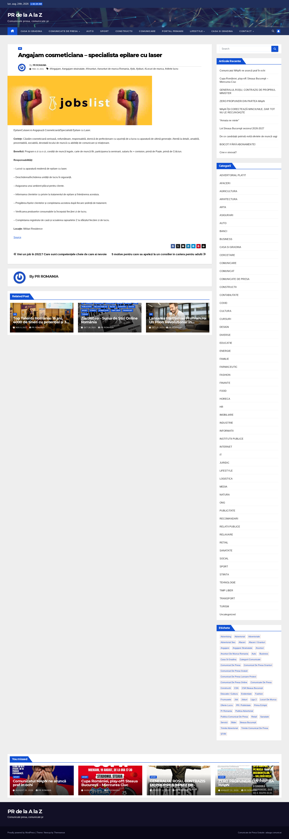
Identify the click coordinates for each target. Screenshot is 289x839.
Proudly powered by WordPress (22, 832)
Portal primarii (172, 31)
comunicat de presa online (234, 682)
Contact (245, 31)
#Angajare (55, 68)
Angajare (225, 648)
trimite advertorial (229, 728)
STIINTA (93, 310)
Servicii (224, 722)
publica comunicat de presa (234, 716)
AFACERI (225, 183)
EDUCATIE (226, 343)
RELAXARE (226, 534)
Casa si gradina (228, 659)
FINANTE (225, 383)
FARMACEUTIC (229, 367)
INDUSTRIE (226, 423)
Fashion (259, 694)
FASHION (225, 375)
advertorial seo (228, 642)
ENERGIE (225, 351)
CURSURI (225, 319)
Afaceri (242, 642)
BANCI (223, 231)
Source (17, 237)
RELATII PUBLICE (100, 306)
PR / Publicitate (243, 705)
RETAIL (112, 306)
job (236, 699)
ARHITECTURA (229, 199)
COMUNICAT (227, 271)
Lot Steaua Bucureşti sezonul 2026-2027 (242, 128)
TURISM (85, 314)
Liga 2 (254, 699)
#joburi (139, 68)
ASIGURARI (226, 215)
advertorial (240, 636)
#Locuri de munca (154, 68)
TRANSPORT (127, 310)
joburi (244, 699)
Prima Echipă (260, 705)
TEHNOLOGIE (104, 310)
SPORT (104, 31)
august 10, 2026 (230, 790)
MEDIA (119, 303)
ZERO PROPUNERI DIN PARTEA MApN (242, 101)
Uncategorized (228, 614)
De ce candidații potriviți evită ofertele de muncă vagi (248, 136)
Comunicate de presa (261, 682)
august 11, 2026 (162, 790)
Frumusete (226, 699)
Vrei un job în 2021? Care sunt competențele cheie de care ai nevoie (61, 254)
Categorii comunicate (250, 659)
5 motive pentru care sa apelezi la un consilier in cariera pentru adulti (157, 254)
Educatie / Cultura (229, 694)
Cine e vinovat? (228, 152)
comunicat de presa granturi (258, 665)
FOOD (223, 391)
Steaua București (248, 722)
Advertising (226, 636)
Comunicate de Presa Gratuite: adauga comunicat (259, 832)
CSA (236, 688)
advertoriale (254, 636)
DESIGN (224, 327)
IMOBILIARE (227, 415)
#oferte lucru (171, 68)
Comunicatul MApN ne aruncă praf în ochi (242, 70)
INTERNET (226, 446)
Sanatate (264, 716)
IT (82, 303)
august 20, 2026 (25, 790)
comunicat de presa (230, 665)
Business (263, 653)
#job (132, 68)
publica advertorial (244, 711)
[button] (273, 31)
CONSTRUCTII (123, 31)
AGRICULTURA (228, 191)
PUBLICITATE (87, 306)
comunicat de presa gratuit (234, 671)
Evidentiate (246, 694)
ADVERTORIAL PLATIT (233, 175)
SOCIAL (131, 306)
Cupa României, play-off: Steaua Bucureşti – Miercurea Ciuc (109, 783)
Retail (254, 716)
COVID (223, 303)
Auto (254, 653)
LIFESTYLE (196, 31)
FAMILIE (224, 359)
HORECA (225, 399)
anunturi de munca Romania (234, 653)
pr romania (226, 711)
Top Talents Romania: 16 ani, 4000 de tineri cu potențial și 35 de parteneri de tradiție (40, 322)
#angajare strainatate (73, 68)
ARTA (223, 207)
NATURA (128, 303)
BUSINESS (226, 239)
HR (20, 48)
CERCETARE (227, 255)
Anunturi (260, 648)
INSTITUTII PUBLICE (232, 439)
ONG (135, 303)
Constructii (226, 688)
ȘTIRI (223, 734)
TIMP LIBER (116, 310)
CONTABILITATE (229, 295)
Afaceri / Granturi (257, 642)
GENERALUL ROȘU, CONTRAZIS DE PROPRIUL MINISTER (177, 783)
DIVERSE (225, 335)
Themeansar (59, 832)
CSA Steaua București (252, 688)
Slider (233, 722)
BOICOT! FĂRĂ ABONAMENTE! (238, 144)
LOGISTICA (110, 303)
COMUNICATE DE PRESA (63, 31)
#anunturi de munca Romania (113, 68)
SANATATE (122, 306)
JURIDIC (89, 303)
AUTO (90, 31)
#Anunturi (91, 68)
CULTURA (225, 311)
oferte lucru (227, 705)
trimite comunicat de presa (254, 728)
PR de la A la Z (25, 15)
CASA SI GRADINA (31, 31)
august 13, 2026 (93, 790)
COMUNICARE (147, 31)
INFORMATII (227, 431)
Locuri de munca (268, 699)
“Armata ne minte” (229, 120)
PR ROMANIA (39, 65)
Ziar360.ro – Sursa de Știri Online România (109, 320)
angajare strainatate (242, 648)
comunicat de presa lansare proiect (238, 676)
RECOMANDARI (229, 518)
